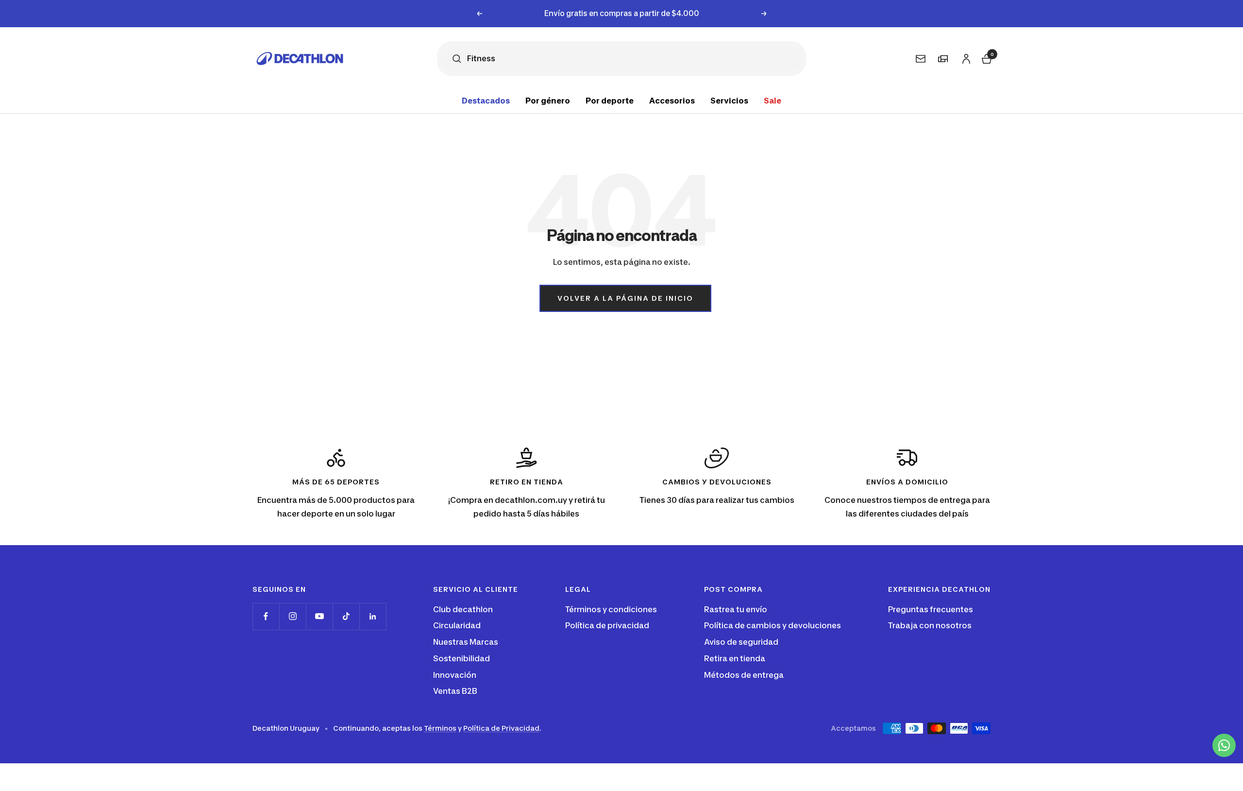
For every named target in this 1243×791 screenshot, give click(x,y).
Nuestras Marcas (465, 642)
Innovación (454, 675)
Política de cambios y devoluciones (772, 625)
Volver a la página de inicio (625, 298)
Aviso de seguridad (741, 642)
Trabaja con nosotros (930, 625)
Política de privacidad (607, 625)
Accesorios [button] (672, 100)
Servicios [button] (729, 100)
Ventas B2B (455, 691)
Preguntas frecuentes (930, 609)
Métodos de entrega (744, 675)
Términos (440, 728)
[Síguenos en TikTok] (346, 616)
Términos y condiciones (611, 609)
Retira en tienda (734, 658)
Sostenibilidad (461, 658)
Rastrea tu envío (735, 609)
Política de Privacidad (501, 728)
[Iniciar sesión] (964, 56)
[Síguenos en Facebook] (265, 616)
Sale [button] (772, 100)
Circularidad (457, 625)
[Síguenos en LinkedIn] (372, 616)
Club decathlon (463, 609)
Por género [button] (547, 100)
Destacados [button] (486, 100)
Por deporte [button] (610, 100)
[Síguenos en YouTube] (319, 616)
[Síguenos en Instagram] (292, 616)
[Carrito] (986, 57)
